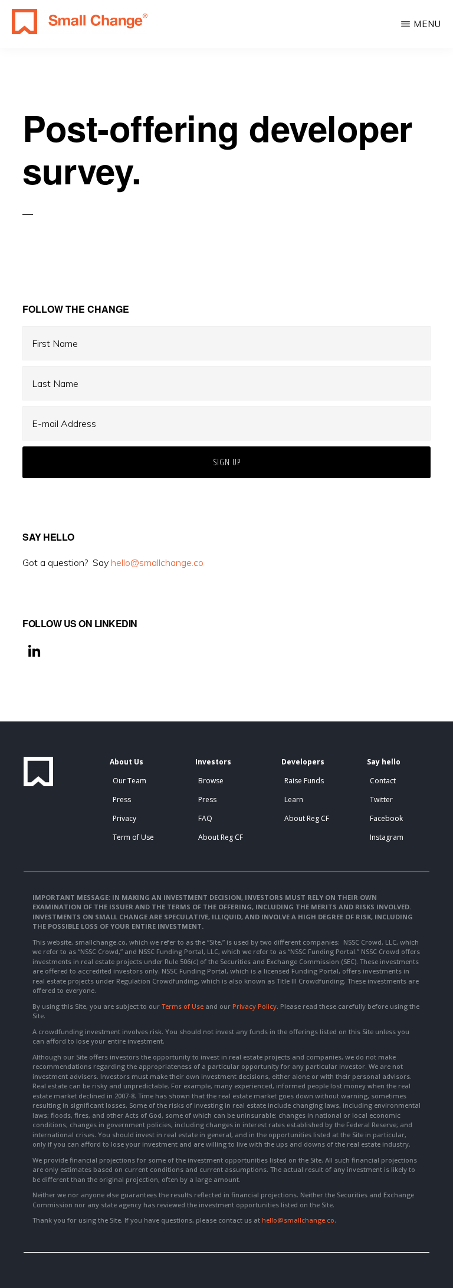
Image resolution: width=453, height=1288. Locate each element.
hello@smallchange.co (157, 562)
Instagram (386, 837)
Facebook (386, 818)
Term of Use (133, 837)
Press (122, 799)
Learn (293, 799)
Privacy (124, 818)
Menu (427, 23)
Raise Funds (304, 781)
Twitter (381, 799)
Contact (383, 781)
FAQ (205, 818)
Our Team (129, 781)
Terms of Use (182, 1006)
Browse (211, 781)
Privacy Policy (254, 1006)
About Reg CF (220, 837)
